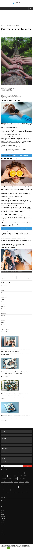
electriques (10, 478)
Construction (3, 304)
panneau (18, 484)
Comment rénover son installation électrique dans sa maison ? (15, 416)
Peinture (3, 320)
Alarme (2, 287)
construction (11, 475)
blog (6, 271)
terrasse (14, 492)
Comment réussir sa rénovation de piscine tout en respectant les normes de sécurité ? (14, 394)
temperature (17, 271)
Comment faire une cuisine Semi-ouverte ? (8, 277)
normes (12, 484)
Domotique (3, 308)
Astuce (2, 290)
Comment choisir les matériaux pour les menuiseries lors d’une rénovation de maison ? (15, 350)
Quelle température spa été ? (7, 94)
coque (16, 475)
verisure (29, 492)
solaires (18, 489)
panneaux (23, 484)
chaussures (4, 475)
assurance (8, 472)
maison (27, 481)
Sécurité (2, 327)
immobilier (4, 481)
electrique (4, 478)
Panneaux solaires (4, 317)
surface (23, 489)
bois (23, 472)
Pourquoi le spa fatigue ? (6, 91)
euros (24, 478)
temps (20, 271)
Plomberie (3, 322)
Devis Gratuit (4, 435)
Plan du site (4, 458)
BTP (2, 294)
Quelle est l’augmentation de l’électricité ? (25, 277)
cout (21, 475)
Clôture (2, 299)
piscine (29, 484)
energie (15, 478)
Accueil (3, 431)
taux (3, 492)
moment (14, 271)
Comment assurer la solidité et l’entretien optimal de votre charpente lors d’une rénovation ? (15, 372)
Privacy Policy (4, 451)
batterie (14, 472)
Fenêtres (3, 315)
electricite (25, 475)
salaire (3, 489)
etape (20, 478)
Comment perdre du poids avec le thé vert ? (9, 88)
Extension (4, 438)
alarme (3, 472)
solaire (13, 489)
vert (22, 271)
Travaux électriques (5, 329)
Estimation (3, 313)
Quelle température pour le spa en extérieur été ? (10, 97)
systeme (28, 489)
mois (3, 484)
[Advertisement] (16, 18)
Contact (3, 455)
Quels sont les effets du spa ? (7, 90)
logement (22, 481)
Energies (3, 310)
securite (8, 489)
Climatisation (3, 297)
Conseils (3, 301)
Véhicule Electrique (5, 331)
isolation (16, 481)
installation (10, 481)
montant (7, 484)
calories (11, 271)
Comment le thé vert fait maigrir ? (7, 87)
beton (19, 472)
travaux (24, 492)
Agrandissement (4, 285)
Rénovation (3, 324)
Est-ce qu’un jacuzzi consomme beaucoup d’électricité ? (11, 96)
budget (27, 472)
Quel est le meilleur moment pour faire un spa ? (10, 95)
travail (19, 492)
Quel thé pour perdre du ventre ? (7, 89)
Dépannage (3, 306)
